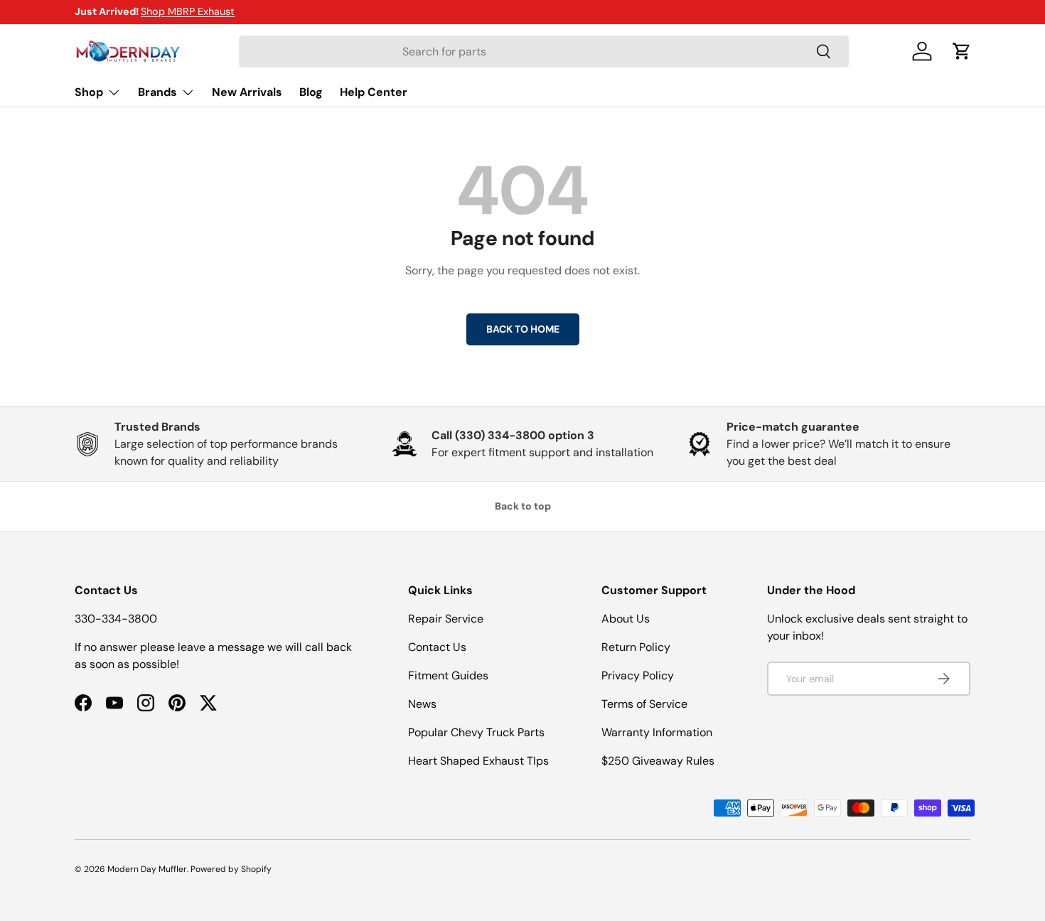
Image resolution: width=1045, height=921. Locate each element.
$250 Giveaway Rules (657, 760)
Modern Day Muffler (147, 869)
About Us (625, 618)
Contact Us (437, 647)
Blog (311, 92)
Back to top (523, 506)
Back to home (522, 329)
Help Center (373, 92)
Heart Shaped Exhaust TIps (478, 760)
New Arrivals (247, 92)
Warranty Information (656, 732)
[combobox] (544, 52)
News (422, 703)
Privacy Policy (637, 675)
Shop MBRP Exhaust (188, 11)
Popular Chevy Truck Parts (476, 732)
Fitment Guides (448, 675)
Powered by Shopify (231, 869)
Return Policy (635, 647)
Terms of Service (644, 703)
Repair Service (445, 618)
